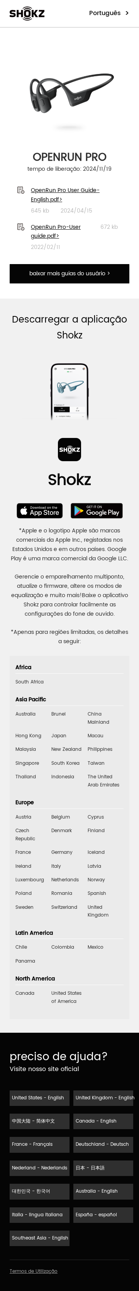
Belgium (60, 817)
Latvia (94, 866)
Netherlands (65, 880)
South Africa (29, 682)
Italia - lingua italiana (37, 1215)
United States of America (66, 997)
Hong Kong (28, 736)
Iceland (96, 852)
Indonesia (62, 777)
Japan (58, 736)
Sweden (24, 907)
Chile (21, 947)
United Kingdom (98, 911)
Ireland (23, 866)
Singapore (27, 763)
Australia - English (97, 1191)
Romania (61, 893)
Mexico (95, 947)
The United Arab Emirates (103, 780)
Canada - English (96, 1121)
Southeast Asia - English (40, 1238)
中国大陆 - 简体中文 (33, 1121)
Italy (56, 866)
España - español (96, 1215)
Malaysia (25, 749)
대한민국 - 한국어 (31, 1191)
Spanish (97, 893)
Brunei (58, 714)
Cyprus (96, 817)
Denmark (61, 830)
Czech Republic (25, 834)
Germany (62, 852)
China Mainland (98, 718)
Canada (24, 993)
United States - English (38, 1098)
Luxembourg (29, 880)
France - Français (32, 1144)
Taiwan (96, 763)
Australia (25, 714)
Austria (23, 817)
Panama (25, 961)
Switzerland (64, 907)
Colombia (62, 947)
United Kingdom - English (104, 1098)
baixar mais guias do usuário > (69, 273)
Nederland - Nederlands (39, 1168)
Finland (96, 830)
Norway (96, 880)
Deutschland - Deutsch (102, 1144)
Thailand (25, 777)
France (23, 852)
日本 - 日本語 (90, 1168)
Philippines (100, 749)
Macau (95, 736)
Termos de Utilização (34, 1271)
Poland (23, 893)
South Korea (65, 763)
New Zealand (66, 749)
